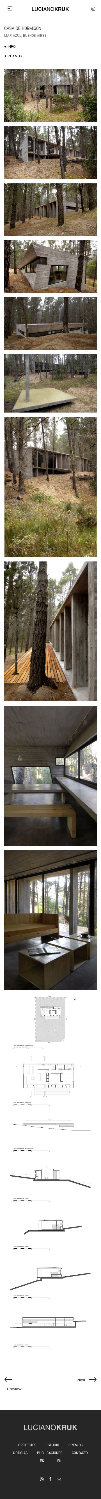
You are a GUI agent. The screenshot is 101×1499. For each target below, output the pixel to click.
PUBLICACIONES (50, 1452)
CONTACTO (80, 1452)
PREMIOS (75, 1444)
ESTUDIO (52, 1444)
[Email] (59, 1479)
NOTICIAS (20, 1452)
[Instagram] (41, 1479)
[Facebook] (50, 1479)
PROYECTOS (27, 1444)
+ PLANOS (13, 55)
